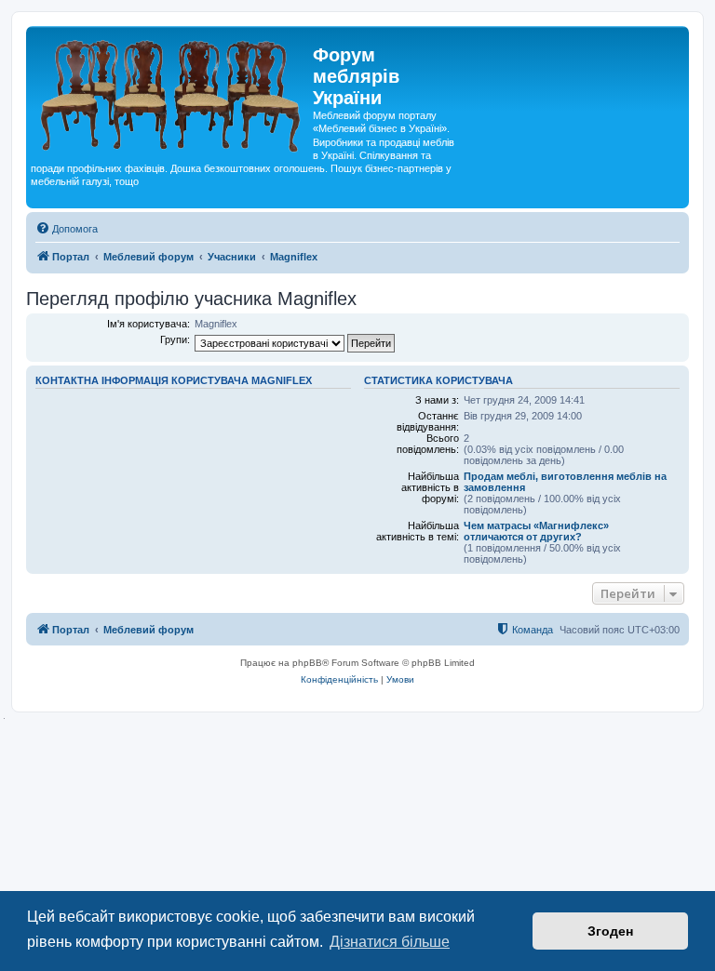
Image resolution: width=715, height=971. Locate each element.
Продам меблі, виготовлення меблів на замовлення (565, 482)
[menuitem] (66, 229)
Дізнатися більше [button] (390, 942)
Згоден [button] (610, 931)
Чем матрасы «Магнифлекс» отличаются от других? (536, 531)
